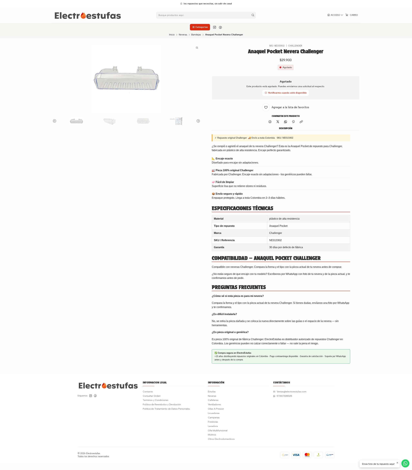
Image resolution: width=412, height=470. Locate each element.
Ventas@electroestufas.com (291, 391)
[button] (200, 27)
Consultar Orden (151, 396)
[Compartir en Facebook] (270, 122)
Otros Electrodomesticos (221, 439)
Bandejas (196, 35)
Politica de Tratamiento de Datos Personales (166, 408)
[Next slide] (197, 121)
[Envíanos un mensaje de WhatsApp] (405, 463)
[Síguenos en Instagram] (214, 27)
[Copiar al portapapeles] (301, 122)
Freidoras (213, 421)
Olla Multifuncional (217, 430)
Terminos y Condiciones (155, 400)
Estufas (212, 391)
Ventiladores (214, 404)
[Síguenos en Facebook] (220, 27)
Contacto (148, 391)
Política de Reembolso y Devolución (162, 404)
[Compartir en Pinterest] (293, 122)
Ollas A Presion (216, 408)
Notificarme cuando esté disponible (287, 92)
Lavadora (213, 426)
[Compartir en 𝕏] (278, 122)
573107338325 (284, 396)
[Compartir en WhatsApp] (285, 122)
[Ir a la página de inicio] (87, 15)
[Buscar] (253, 15)
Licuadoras (214, 413)
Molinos (212, 434)
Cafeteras (213, 400)
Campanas (214, 417)
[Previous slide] (55, 121)
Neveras (183, 35)
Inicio (172, 35)
